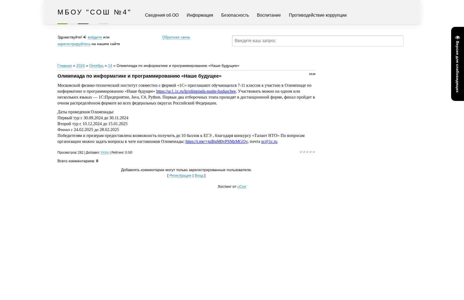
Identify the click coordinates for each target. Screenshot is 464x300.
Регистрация (180, 175)
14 (110, 65)
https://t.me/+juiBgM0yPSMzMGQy (217, 141)
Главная (64, 65)
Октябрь (96, 65)
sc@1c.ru (269, 141)
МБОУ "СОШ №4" (94, 12)
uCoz (241, 186)
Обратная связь (176, 37)
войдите (95, 37)
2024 (80, 65)
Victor (105, 152)
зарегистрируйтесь (73, 44)
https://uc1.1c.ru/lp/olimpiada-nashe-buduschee (196, 91)
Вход (199, 175)
